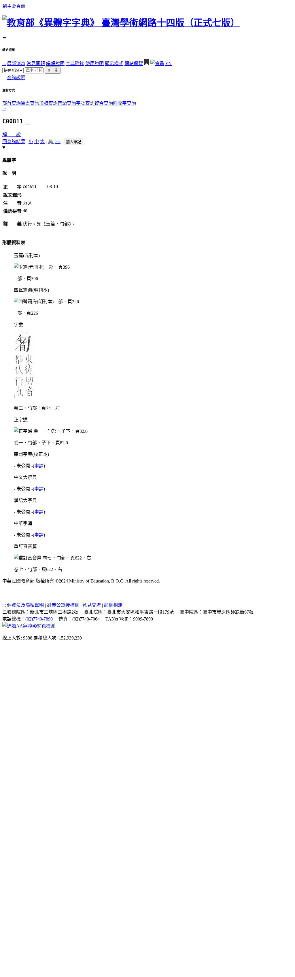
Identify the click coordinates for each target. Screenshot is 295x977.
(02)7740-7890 (39, 618)
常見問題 (36, 63)
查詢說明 (16, 77)
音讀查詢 (67, 103)
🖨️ (51, 141)
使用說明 (94, 63)
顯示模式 (114, 63)
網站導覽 (133, 63)
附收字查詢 (124, 103)
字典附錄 (75, 63)
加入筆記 (73, 142)
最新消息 (16, 63)
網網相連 (113, 605)
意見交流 (91, 605)
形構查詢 (48, 103)
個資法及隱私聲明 (25, 605)
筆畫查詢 (30, 103)
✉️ (57, 141)
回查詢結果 (13, 141)
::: (4, 63)
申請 (39, 465)
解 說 (11, 134)
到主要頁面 (13, 6)
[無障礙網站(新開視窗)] (28, 625)
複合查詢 (103, 103)
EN (168, 63)
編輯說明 (55, 63)
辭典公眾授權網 (63, 605)
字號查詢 (85, 103)
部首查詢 (11, 103)
